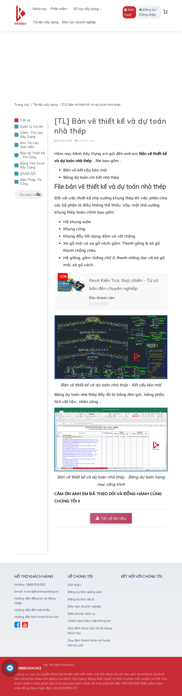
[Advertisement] (91, 64)
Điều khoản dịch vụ (81, 614)
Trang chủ (21, 105)
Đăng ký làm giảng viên (85, 592)
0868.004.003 (29, 668)
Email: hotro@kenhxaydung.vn (36, 591)
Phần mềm (59, 9)
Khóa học (40, 9)
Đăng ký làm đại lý (81, 599)
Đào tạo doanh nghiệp (79, 22)
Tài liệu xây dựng (45, 22)
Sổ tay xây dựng (86, 9)
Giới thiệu (74, 585)
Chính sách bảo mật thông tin (89, 621)
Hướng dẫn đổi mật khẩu (32, 610)
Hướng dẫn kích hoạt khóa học (36, 617)
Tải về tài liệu (112, 518)
